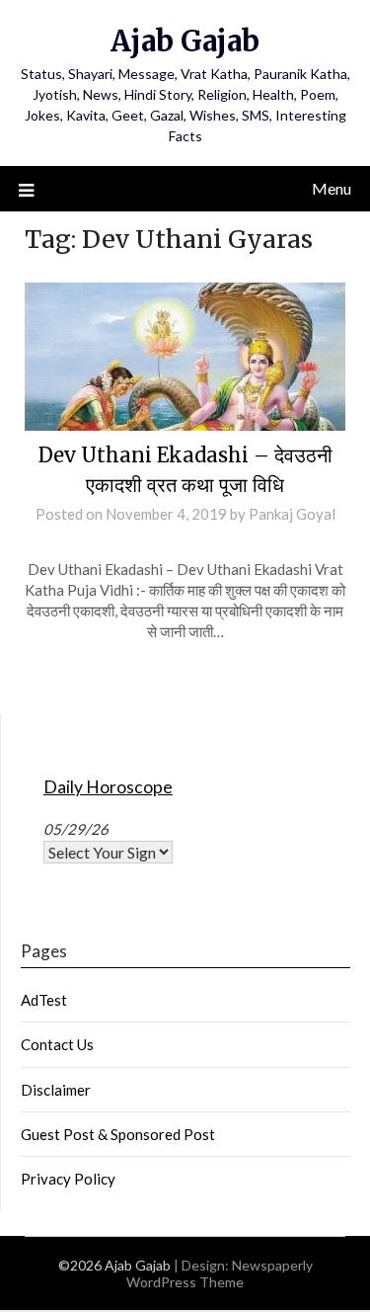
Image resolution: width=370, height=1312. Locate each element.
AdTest (44, 1000)
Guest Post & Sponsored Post (118, 1134)
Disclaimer (56, 1090)
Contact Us (57, 1044)
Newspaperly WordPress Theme (219, 1273)
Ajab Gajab (185, 41)
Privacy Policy (68, 1179)
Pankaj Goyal (292, 514)
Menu (331, 188)
